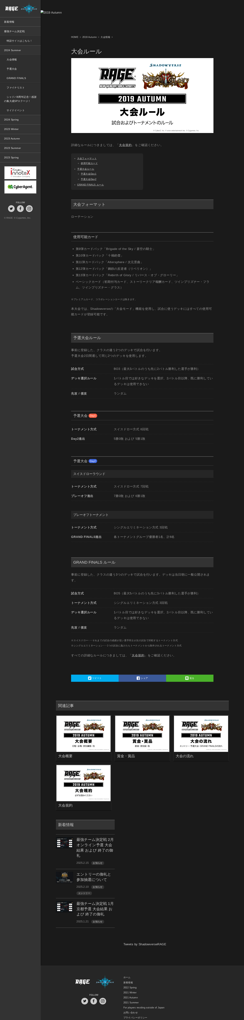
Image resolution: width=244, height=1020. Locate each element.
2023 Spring (11, 157)
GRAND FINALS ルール (90, 184)
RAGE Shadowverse (20, 8)
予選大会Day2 (88, 179)
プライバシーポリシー (135, 1017)
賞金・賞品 (126, 756)
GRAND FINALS (16, 78)
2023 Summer (12, 148)
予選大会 (12, 68)
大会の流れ (185, 756)
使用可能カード (89, 163)
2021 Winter (130, 992)
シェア (144, 678)
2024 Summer (12, 50)
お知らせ (98, 863)
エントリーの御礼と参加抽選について (93, 877)
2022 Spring (130, 987)
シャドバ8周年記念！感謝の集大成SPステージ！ (20, 98)
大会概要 (65, 756)
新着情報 (9, 21)
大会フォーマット (87, 158)
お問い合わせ (130, 1012)
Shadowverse (105, 982)
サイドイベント (16, 110)
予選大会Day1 (88, 174)
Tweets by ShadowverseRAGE (144, 949)
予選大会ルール (85, 169)
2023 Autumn (12, 138)
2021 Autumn (130, 997)
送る (191, 678)
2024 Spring (11, 119)
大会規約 (125, 145)
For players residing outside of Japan (144, 1007)
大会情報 (12, 59)
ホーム (127, 977)
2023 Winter (11, 129)
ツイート (96, 678)
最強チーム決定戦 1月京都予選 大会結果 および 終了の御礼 (95, 908)
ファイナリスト (16, 87)
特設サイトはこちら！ (19, 40)
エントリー (84, 893)
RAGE (82, 982)
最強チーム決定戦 (14, 31)
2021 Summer (131, 1002)
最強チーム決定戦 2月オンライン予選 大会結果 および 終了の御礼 (95, 847)
